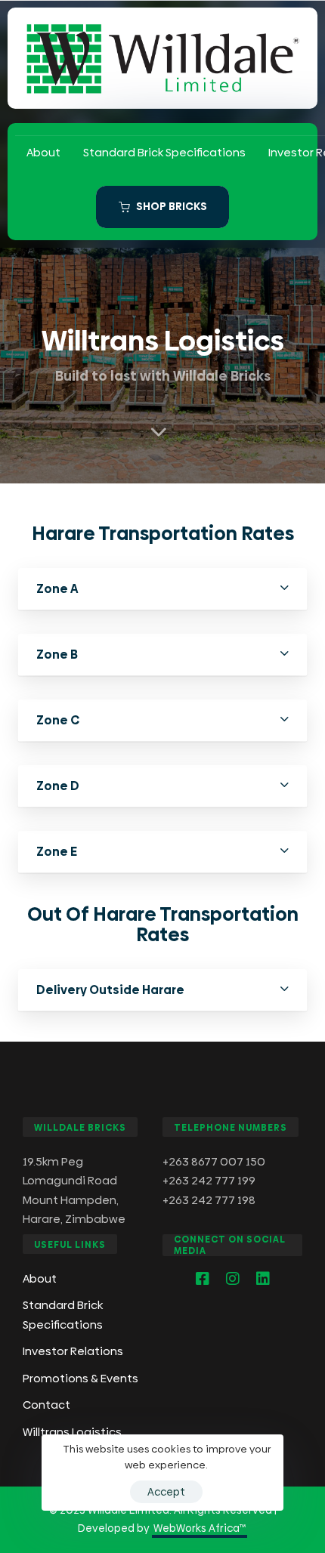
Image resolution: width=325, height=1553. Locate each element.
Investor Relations (73, 1351)
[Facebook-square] (202, 1278)
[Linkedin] (263, 1278)
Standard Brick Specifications (164, 152)
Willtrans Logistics (72, 1432)
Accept (166, 1491)
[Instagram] (232, 1278)
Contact (46, 1405)
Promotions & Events (80, 1378)
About (43, 152)
